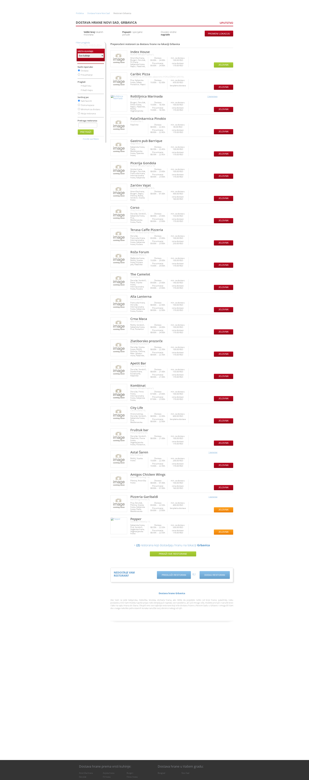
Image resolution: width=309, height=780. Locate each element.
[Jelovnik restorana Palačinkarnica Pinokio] (118, 125)
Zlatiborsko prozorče (146, 341)
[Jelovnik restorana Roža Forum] (118, 258)
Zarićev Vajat (140, 185)
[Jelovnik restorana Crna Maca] (118, 325)
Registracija (205, 4)
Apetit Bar (138, 363)
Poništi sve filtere (91, 138)
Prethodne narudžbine (182, 4)
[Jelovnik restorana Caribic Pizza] (118, 81)
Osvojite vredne (169, 33)
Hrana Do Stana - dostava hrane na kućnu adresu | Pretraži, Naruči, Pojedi (85, 4)
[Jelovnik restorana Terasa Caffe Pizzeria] (118, 236)
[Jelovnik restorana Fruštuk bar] (118, 436)
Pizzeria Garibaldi (144, 497)
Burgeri (130, 773)
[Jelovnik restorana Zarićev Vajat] (118, 192)
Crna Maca (138, 319)
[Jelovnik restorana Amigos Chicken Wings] (118, 481)
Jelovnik (223, 65)
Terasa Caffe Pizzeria (146, 230)
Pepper (135, 519)
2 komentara (212, 96)
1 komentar (212, 452)
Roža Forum (139, 252)
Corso (134, 207)
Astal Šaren (139, 452)
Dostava (84, 70)
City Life (136, 408)
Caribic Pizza (140, 74)
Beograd (161, 773)
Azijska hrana (108, 773)
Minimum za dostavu (90, 109)
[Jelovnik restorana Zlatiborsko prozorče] (118, 347)
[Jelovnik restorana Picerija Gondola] (118, 170)
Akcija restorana (88, 113)
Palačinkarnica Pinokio (148, 118)
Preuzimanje (87, 74)
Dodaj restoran (214, 575)
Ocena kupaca (87, 105)
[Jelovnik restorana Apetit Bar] (118, 370)
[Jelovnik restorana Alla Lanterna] (118, 303)
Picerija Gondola (143, 163)
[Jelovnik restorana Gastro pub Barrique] (118, 147)
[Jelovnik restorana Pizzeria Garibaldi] (118, 503)
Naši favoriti (86, 100)
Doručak (82, 776)
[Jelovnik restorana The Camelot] (118, 281)
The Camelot (140, 274)
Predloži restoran (174, 575)
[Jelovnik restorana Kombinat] (118, 392)
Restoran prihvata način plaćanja (230, 60)
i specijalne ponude (132, 33)
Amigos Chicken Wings (147, 474)
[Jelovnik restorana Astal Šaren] (118, 459)
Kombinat (138, 385)
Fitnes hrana (132, 776)
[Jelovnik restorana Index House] (118, 58)
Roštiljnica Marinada (146, 96)
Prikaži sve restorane (173, 554)
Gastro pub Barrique (146, 141)
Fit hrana (106, 776)
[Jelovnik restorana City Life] (118, 414)
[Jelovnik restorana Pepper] (118, 525)
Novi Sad (185, 773)
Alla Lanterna (141, 296)
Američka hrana (86, 773)
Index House (140, 52)
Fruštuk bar (139, 430)
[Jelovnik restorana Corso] (118, 214)
